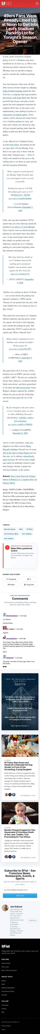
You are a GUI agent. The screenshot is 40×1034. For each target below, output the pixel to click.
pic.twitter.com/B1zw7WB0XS (20, 424)
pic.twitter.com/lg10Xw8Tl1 (20, 348)
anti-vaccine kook (23, 387)
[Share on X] (10, 795)
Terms (3, 1029)
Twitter (4, 1009)
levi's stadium (27, 534)
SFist (6, 946)
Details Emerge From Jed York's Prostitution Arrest (20, 709)
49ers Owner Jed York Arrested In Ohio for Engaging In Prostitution (20, 718)
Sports (20, 684)
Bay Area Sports (14, 11)
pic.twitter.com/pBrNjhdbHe (20, 198)
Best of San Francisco (9, 970)
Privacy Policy (6, 1026)
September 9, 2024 (20, 433)
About (4, 981)
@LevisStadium (20, 421)
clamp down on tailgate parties (15, 114)
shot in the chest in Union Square (16, 452)
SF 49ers (30, 529)
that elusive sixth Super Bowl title (16, 97)
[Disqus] (20, 639)
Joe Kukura (28, 11)
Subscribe (20, 896)
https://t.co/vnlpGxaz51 (20, 273)
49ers (21, 529)
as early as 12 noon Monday (23, 226)
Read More (32, 920)
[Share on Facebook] (14, 795)
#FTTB (27, 195)
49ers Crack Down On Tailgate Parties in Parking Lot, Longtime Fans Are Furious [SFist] (20, 479)
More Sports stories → (20, 726)
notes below (14, 144)
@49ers (30, 417)
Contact (4, 995)
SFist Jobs (5, 967)
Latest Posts (6, 963)
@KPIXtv (23, 417)
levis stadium (8, 538)
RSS (3, 1012)
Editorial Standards (8, 988)
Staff (3, 984)
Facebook (5, 1005)
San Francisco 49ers (11, 534)
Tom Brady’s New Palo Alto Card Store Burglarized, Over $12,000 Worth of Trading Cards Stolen (20, 699)
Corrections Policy (8, 991)
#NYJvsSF (18, 195)
